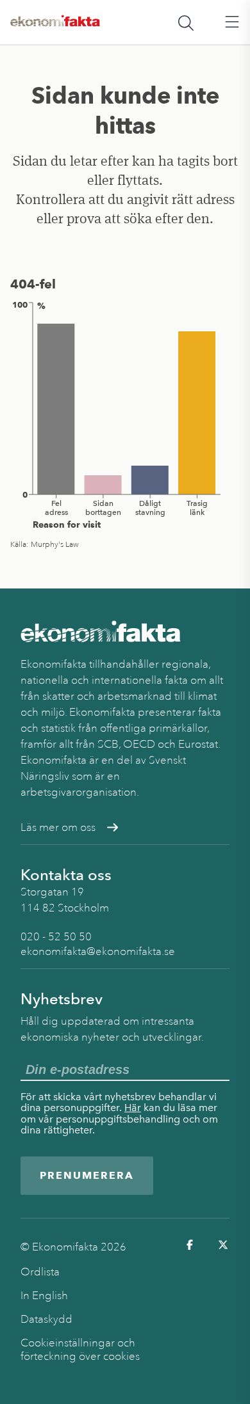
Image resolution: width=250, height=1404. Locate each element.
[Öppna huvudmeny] (232, 22)
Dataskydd (46, 1319)
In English (44, 1295)
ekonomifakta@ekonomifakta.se (98, 951)
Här (132, 1107)
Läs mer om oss (58, 827)
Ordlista (40, 1272)
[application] (125, 414)
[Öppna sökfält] (186, 22)
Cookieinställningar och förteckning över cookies (80, 1349)
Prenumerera (87, 1175)
